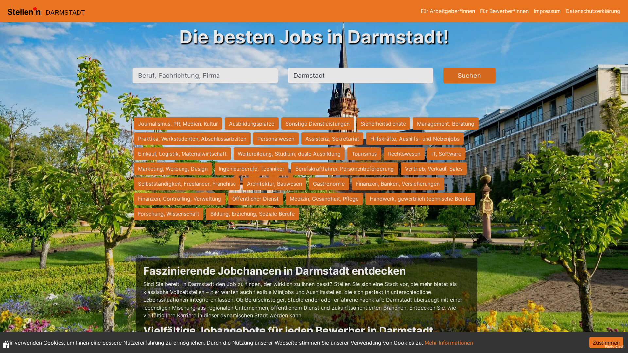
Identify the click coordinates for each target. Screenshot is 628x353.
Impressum (547, 11)
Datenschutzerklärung (593, 11)
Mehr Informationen (449, 342)
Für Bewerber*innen (504, 11)
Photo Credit (615, 346)
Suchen (469, 75)
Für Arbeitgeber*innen (448, 11)
